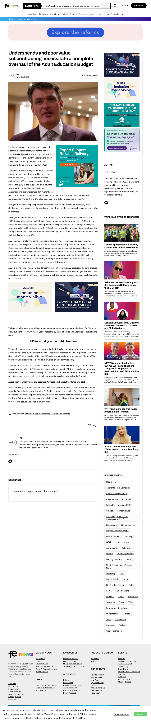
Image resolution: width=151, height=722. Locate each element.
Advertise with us (16, 694)
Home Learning (122, 542)
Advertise (83, 14)
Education (40, 658)
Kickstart (126, 548)
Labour (109, 553)
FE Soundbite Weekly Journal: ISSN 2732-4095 (74, 665)
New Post (95, 680)
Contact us (13, 686)
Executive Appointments (46, 685)
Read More (81, 718)
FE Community (14, 689)
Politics (109, 590)
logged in (32, 491)
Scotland (110, 596)
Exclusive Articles (70, 658)
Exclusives (43, 14)
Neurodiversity (113, 579)
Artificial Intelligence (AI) (117, 493)
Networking (123, 666)
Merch (106, 14)
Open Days (123, 669)
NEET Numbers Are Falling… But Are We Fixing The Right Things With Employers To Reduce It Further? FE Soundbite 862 (72, 6)
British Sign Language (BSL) (118, 505)
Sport (121, 602)
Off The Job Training (115, 585)
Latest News (32, 14)
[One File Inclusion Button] (30, 310)
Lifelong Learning (114, 559)
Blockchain (127, 499)
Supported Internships (116, 608)
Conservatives (123, 510)
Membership (96, 690)
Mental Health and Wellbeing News (119, 566)
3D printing (111, 482)
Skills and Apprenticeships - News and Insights (47, 413)
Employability (42, 663)
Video (93, 661)
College (109, 510)
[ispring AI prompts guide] (76, 310)
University (110, 625)
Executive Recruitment (45, 687)
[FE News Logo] (11, 5)
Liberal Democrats (125, 553)
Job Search (41, 690)
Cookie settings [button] (121, 714)
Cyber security (128, 525)
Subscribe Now (117, 14)
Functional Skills (113, 536)
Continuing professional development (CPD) (117, 518)
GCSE (108, 542)
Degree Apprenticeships (117, 530)
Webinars (122, 676)
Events (98, 14)
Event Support (69, 693)
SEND (121, 596)
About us (12, 683)
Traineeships (120, 619)
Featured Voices (70, 661)
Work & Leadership (44, 666)
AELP (17, 73)
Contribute (54, 14)
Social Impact (42, 671)
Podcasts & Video (69, 14)
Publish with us (14, 691)
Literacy (129, 559)
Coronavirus (111, 525)
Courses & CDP (125, 663)
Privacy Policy (14, 696)
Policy (131, 585)
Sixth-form (133, 596)
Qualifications (123, 590)
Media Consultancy (71, 690)
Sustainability (112, 613)
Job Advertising (70, 687)
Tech (108, 619)
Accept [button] (140, 714)
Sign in (125, 5)
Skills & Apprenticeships (46, 669)
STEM (130, 602)
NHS (126, 579)
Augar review (112, 499)
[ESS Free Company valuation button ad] (121, 114)
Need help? (95, 693)
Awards (121, 658)
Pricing (66, 680)
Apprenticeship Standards (118, 487)
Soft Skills (110, 602)
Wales (122, 625)
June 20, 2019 (22, 77)
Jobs (91, 14)
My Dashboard (97, 682)
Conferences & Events (127, 661)
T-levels (126, 613)
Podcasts (95, 658)
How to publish (97, 675)
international (112, 548)
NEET (122, 573)
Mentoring (110, 573)
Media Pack (68, 682)
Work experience (114, 630)
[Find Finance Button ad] (121, 139)
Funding (128, 536)
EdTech (39, 661)
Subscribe (138, 5)
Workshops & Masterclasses (124, 680)
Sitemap (12, 699)
